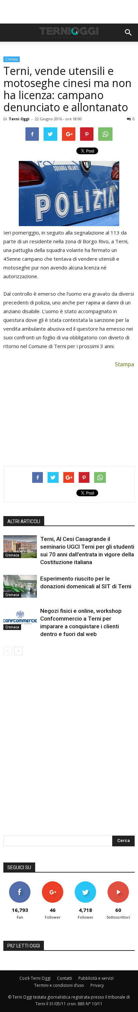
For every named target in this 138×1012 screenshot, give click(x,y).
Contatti (64, 978)
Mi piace (19, 883)
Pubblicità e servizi (96, 978)
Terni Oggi (19, 118)
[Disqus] (69, 750)
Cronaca (11, 59)
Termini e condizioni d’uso (59, 985)
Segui (53, 883)
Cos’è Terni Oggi (35, 978)
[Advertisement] (69, 11)
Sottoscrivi (118, 883)
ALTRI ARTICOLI (23, 521)
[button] (128, 33)
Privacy (97, 985)
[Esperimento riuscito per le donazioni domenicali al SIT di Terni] (20, 586)
